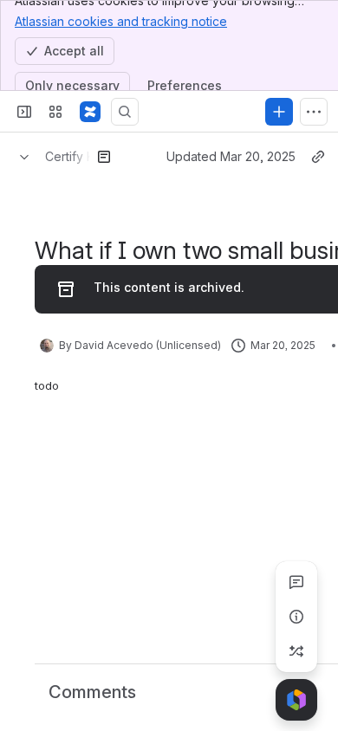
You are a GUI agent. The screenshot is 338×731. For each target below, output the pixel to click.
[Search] (125, 112)
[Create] (279, 112)
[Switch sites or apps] (55, 112)
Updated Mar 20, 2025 (231, 156)
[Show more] (314, 112)
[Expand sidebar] (24, 112)
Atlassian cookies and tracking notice (121, 21)
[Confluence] (90, 112)
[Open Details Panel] (296, 617)
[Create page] (296, 651)
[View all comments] (296, 582)
